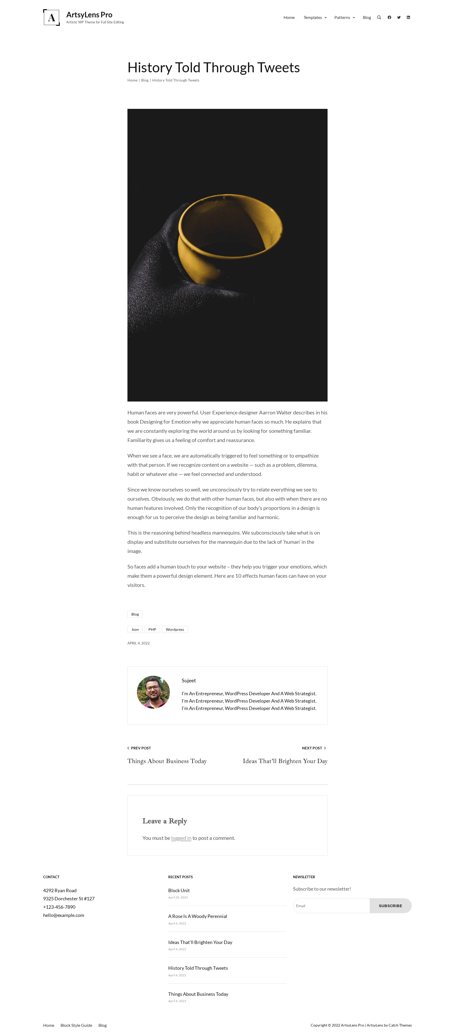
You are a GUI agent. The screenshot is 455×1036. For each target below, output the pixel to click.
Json (135, 629)
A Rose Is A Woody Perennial (197, 916)
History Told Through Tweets (198, 968)
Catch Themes (400, 1025)
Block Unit (179, 890)
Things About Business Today (198, 994)
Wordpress (175, 629)
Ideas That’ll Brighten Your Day (200, 942)
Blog (145, 80)
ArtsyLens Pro (89, 14)
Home (132, 80)
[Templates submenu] (325, 17)
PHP (152, 629)
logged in (181, 838)
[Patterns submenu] (354, 17)
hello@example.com (63, 915)
